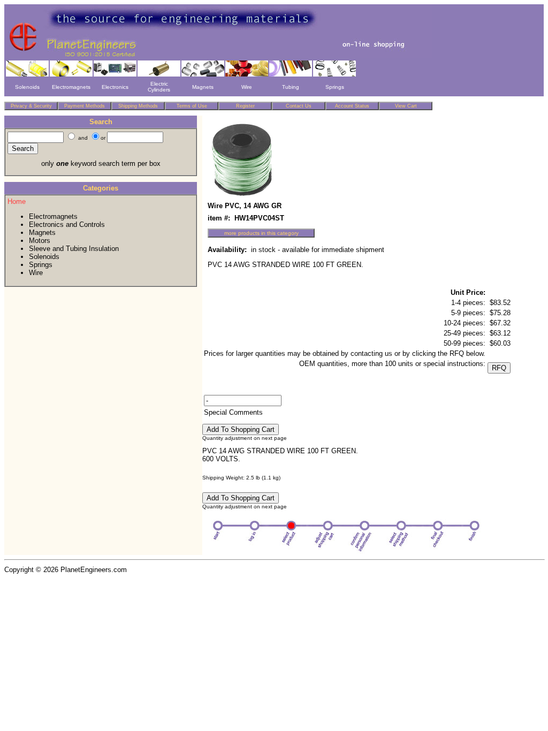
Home (16, 201)
